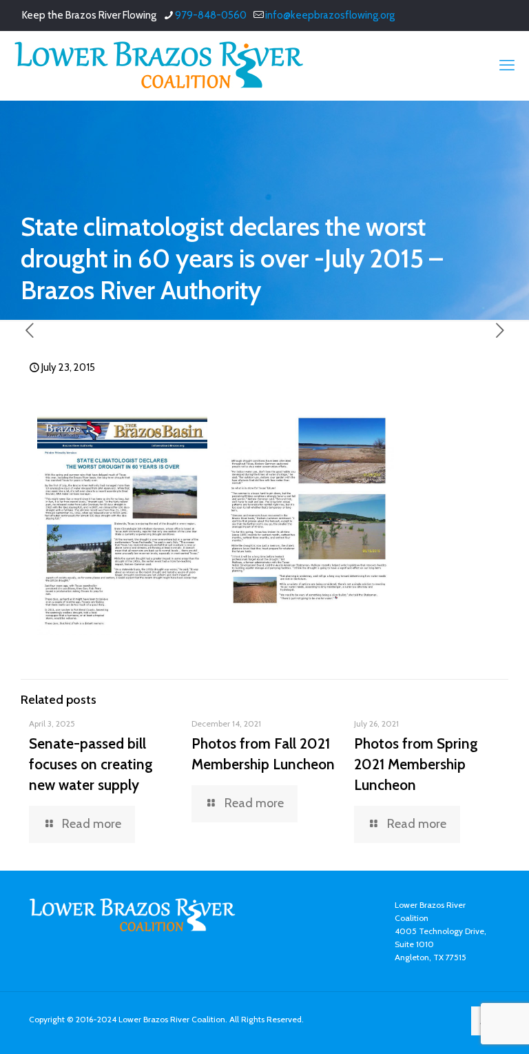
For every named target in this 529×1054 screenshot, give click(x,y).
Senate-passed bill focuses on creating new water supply (91, 764)
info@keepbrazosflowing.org (330, 15)
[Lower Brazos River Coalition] (159, 65)
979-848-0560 (211, 15)
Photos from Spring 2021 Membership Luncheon (416, 764)
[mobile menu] (507, 65)
